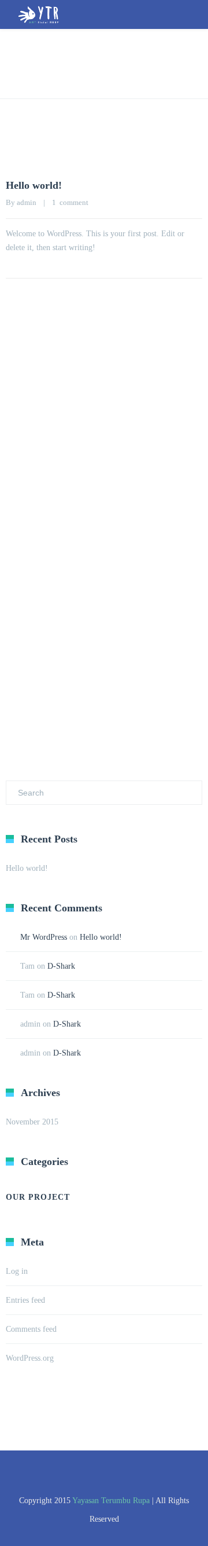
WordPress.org (30, 1358)
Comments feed (31, 1329)
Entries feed (25, 1300)
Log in (17, 1271)
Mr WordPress (43, 937)
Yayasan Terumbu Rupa (111, 1500)
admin (26, 202)
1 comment (70, 202)
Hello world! (34, 185)
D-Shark (61, 966)
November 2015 (32, 1122)
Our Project (38, 1197)
